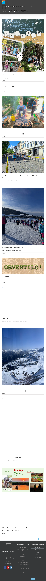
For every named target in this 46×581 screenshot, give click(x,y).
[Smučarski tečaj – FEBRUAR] (23, 426)
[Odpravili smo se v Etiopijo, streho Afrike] (23, 496)
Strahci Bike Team (38, 560)
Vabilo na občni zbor (9, 86)
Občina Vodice (38, 547)
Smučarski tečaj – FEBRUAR (11, 458)
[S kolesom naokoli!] (23, 112)
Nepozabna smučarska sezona (12, 247)
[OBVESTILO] (23, 266)
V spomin (5, 318)
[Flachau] (23, 356)
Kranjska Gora (38, 557)
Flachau (4, 388)
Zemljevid (8, 561)
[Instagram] (11, 567)
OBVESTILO (5, 277)
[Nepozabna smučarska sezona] (23, 216)
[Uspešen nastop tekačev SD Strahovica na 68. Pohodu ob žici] (23, 157)
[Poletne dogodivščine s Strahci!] (23, 45)
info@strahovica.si (10, 558)
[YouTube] (8, 567)
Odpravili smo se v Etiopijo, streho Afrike (16, 528)
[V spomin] (23, 301)
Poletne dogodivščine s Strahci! (13, 75)
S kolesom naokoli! (8, 131)
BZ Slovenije (37, 549)
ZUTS (38, 552)
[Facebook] (5, 567)
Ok (33, 578)
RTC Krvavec (38, 554)
